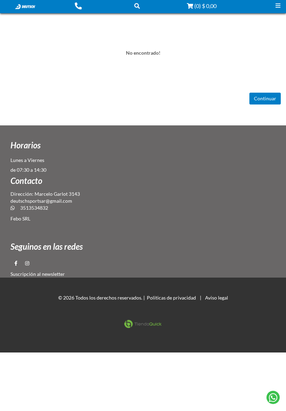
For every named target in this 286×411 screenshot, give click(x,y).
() (205, 5)
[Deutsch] (25, 5)
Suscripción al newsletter (37, 274)
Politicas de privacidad (171, 298)
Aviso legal (216, 298)
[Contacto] (78, 5)
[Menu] (278, 5)
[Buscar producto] (137, 5)
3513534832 (34, 208)
